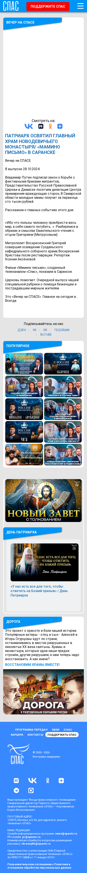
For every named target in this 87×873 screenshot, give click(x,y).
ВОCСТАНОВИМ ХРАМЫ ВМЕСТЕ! (32, 665)
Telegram (61, 330)
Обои (55, 729)
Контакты (35, 734)
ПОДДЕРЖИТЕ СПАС (48, 6)
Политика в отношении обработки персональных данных (39, 866)
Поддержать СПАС (62, 734)
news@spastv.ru (66, 833)
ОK (45, 330)
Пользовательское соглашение (29, 864)
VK (34, 330)
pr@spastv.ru (31, 837)
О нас (68, 729)
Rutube (46, 334)
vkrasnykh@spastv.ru (36, 843)
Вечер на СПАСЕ (20, 22)
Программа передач (31, 729)
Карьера (17, 734)
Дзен (22, 330)
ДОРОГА (13, 622)
